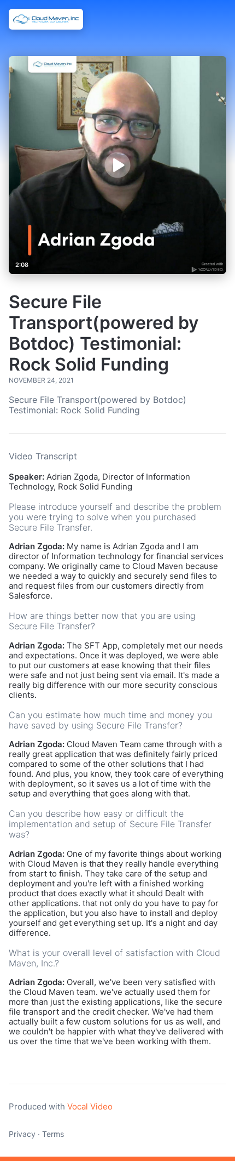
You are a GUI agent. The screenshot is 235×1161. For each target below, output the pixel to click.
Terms (53, 1134)
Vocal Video (90, 1106)
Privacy (22, 1134)
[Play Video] (117, 165)
